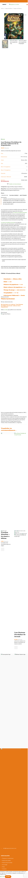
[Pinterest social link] (14, 1)
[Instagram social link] (5, 852)
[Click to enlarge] (3, 36)
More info (2, 876)
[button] (2, 549)
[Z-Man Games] (7, 702)
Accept (8, 876)
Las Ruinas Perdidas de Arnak (19, 634)
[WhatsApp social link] (17, 1)
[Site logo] (14, 4)
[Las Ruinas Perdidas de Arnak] (20, 481)
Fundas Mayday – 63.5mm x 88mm (5, 535)
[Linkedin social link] (15, 1)
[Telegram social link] (19, 1)
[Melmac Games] (21, 702)
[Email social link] (12, 1)
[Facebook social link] (9, 1)
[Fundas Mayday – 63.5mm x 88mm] (7, 481)
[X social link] (11, 1)
